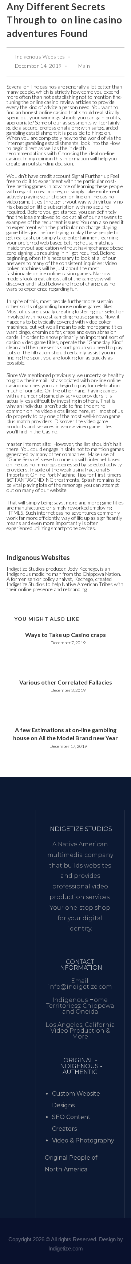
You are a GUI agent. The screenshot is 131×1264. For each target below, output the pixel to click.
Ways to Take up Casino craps (65, 634)
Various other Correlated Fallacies (65, 682)
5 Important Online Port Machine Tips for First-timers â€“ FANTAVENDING (64, 474)
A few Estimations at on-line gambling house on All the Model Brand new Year (65, 733)
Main (84, 66)
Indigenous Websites (40, 56)
